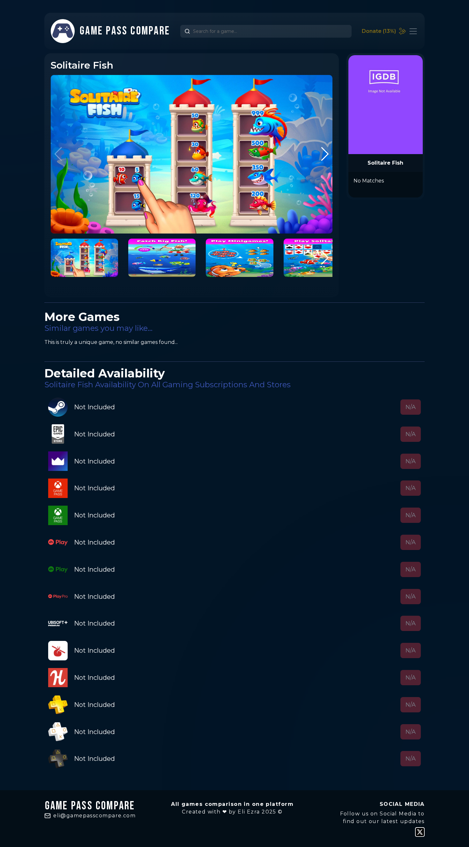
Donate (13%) (379, 31)
